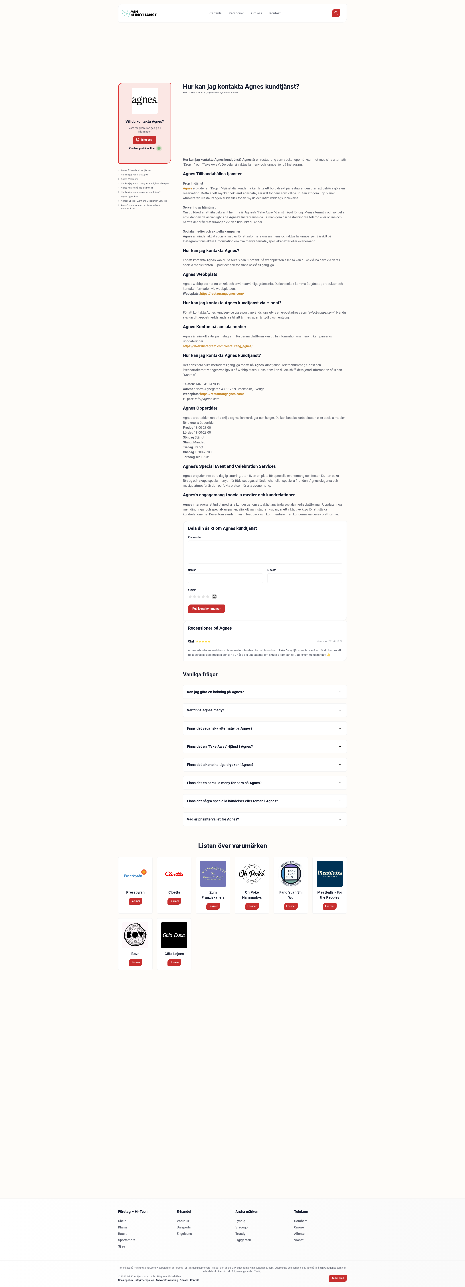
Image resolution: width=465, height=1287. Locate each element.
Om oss (256, 13)
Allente (299, 1234)
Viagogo (241, 1227)
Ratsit (122, 1234)
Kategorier (236, 13)
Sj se (121, 1246)
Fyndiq (240, 1221)
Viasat (299, 1240)
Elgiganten (243, 1240)
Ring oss (146, 139)
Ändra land (337, 1278)
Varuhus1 (184, 1221)
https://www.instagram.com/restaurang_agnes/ (218, 346)
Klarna (123, 1227)
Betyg (192, 589)
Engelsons (184, 1234)
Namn (192, 570)
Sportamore (126, 1240)
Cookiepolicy (125, 1280)
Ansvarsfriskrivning (167, 1280)
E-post (271, 570)
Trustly (240, 1234)
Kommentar (195, 537)
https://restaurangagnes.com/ (222, 293)
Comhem (301, 1221)
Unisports (184, 1227)
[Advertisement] (109, 51)
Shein (122, 1221)
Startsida (215, 13)
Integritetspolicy (144, 1280)
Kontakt (275, 13)
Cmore (299, 1227)
